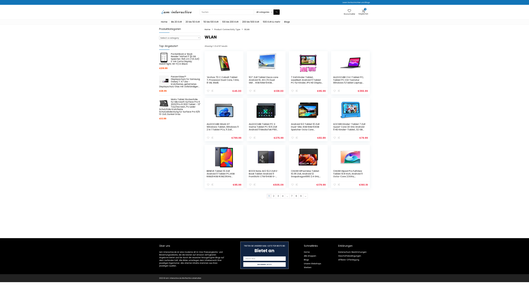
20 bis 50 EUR (193, 21)
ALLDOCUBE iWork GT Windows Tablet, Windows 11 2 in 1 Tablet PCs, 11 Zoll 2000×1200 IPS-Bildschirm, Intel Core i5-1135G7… (223, 129)
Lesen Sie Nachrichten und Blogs (356, 2)
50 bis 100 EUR (210, 21)
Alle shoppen (310, 256)
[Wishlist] (349, 11)
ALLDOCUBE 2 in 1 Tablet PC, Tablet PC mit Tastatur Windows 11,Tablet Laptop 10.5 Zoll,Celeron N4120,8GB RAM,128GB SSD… (348, 82)
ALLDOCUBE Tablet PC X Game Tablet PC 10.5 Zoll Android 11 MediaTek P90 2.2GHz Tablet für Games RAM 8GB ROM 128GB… (263, 129)
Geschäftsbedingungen (349, 256)
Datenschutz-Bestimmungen (352, 252)
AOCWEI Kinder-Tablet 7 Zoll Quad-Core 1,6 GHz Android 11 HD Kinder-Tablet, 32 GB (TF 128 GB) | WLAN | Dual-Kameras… (349, 129)
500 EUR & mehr (271, 21)
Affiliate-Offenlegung (348, 259)
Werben (307, 267)
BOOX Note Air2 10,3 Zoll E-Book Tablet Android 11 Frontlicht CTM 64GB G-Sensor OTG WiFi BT (263, 175)
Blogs (287, 21)
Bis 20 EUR (176, 21)
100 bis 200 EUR (230, 21)
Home (164, 21)
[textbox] (179, 38)
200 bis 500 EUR (250, 21)
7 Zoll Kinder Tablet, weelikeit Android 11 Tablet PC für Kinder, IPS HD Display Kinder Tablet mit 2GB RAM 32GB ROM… (307, 82)
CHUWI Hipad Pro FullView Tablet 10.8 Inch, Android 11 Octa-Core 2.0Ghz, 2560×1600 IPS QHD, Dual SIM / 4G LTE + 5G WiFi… (349, 176)
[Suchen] (276, 12)
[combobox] (179, 38)
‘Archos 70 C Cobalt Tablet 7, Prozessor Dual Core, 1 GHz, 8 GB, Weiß (223, 79)
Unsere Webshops (312, 263)
